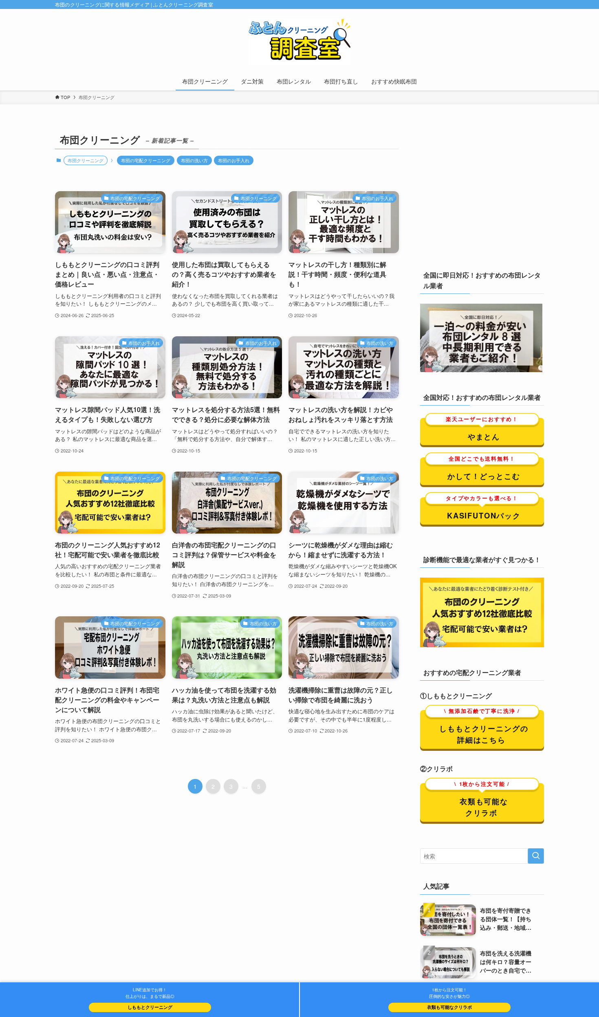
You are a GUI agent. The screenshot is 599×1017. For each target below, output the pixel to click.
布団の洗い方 (194, 160)
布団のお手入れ (233, 160)
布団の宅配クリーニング (145, 160)
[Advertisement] (482, 196)
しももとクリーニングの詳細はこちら (483, 727)
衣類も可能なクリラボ (482, 800)
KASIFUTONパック (483, 509)
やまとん (482, 430)
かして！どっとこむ (483, 469)
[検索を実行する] (536, 855)
